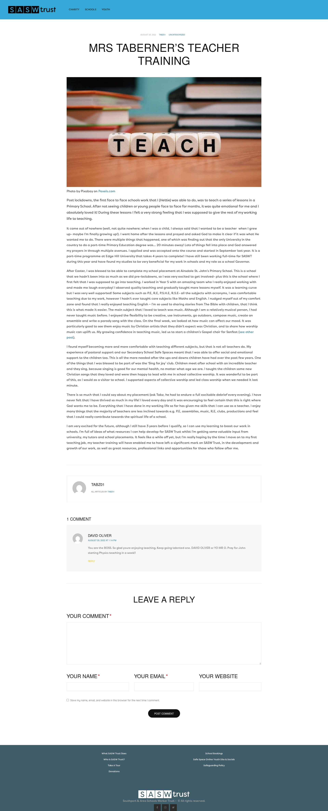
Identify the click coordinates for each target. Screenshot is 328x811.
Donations (114, 771)
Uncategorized (177, 34)
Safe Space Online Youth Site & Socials (214, 759)
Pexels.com (106, 191)
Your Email (151, 676)
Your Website (218, 676)
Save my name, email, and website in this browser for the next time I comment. (115, 700)
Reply (91, 561)
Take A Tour (114, 765)
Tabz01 (162, 34)
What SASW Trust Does (114, 753)
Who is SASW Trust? (114, 759)
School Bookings (214, 753)
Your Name (83, 676)
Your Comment (89, 615)
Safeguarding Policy (214, 765)
